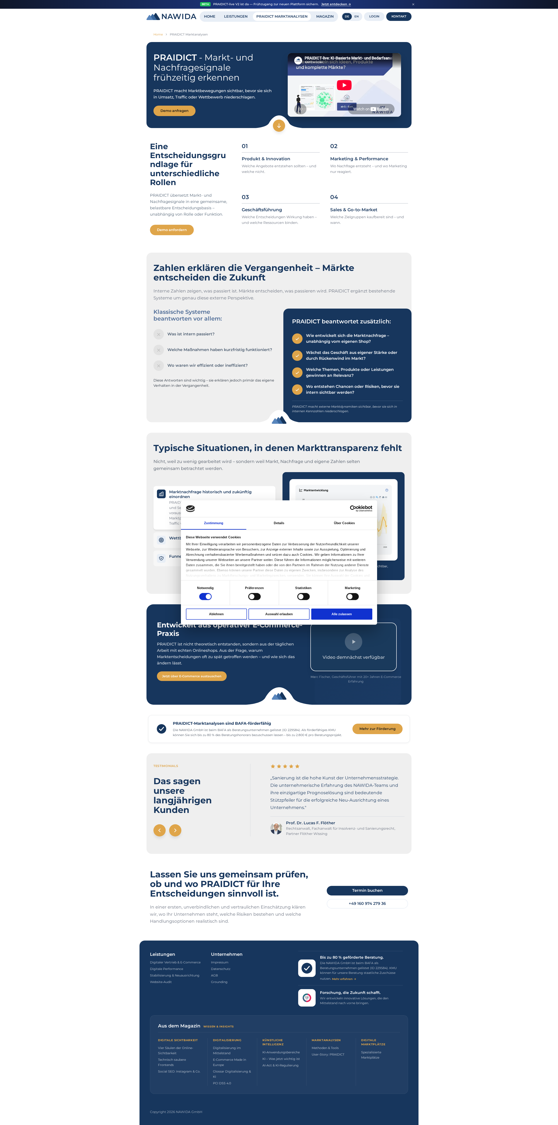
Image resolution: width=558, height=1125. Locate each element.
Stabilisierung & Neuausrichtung (174, 975)
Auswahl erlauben (279, 614)
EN (356, 16)
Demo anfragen (174, 111)
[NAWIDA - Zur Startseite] (171, 16)
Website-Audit (161, 982)
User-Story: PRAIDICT (328, 1054)
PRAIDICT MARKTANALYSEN (282, 16)
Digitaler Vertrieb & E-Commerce (175, 962)
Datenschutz (220, 969)
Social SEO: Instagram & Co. (179, 1071)
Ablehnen (216, 614)
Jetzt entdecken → (336, 4)
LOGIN (374, 16)
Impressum (219, 962)
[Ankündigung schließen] (413, 4)
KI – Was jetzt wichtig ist (281, 1059)
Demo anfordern (172, 230)
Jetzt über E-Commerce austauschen (191, 676)
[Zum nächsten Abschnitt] (279, 126)
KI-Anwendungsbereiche (281, 1052)
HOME (209, 16)
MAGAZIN (325, 16)
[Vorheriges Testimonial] (159, 830)
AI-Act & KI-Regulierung (280, 1065)
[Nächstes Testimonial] (175, 830)
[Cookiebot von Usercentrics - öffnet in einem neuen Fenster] (353, 508)
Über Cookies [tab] (344, 523)
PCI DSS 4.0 (222, 1083)
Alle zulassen (342, 614)
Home (158, 34)
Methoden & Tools (325, 1048)
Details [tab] (279, 523)
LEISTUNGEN (236, 16)
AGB (214, 975)
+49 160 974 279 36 (367, 903)
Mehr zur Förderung (377, 729)
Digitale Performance (166, 969)
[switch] (254, 596)
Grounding (219, 982)
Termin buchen (367, 890)
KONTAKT (398, 16)
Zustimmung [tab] (213, 523)
